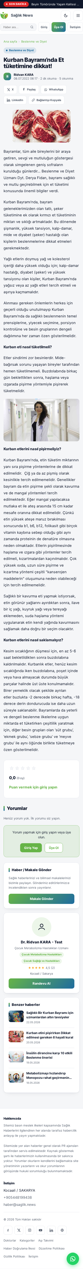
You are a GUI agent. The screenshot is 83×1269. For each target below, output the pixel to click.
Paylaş (31, 89)
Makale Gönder (41, 899)
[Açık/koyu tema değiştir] (66, 15)
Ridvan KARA (23, 74)
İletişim (75, 27)
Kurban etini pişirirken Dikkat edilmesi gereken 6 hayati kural (49, 1035)
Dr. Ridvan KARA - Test (41, 942)
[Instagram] (29, 1230)
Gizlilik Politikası (14, 1256)
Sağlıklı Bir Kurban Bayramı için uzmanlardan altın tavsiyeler (49, 1015)
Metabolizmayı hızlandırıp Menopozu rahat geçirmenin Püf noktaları (47, 1075)
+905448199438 (18, 1197)
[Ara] (32, 27)
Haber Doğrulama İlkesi (19, 1248)
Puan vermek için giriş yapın (33, 787)
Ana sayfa (10, 41)
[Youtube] (40, 1230)
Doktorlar (10, 1240)
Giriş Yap (31, 848)
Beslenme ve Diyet (34, 41)
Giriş (44, 27)
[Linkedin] (51, 1230)
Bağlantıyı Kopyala (49, 100)
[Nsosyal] (62, 1230)
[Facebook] (8, 1230)
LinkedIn (17, 100)
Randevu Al (41, 983)
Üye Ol (58, 27)
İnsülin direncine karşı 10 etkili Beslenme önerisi (49, 1055)
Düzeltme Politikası (52, 1248)
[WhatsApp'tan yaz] (73, 1259)
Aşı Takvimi (45, 1240)
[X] (18, 1230)
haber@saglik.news (20, 1204)
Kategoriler (27, 1240)
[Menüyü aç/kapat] (78, 15)
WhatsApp (56, 89)
